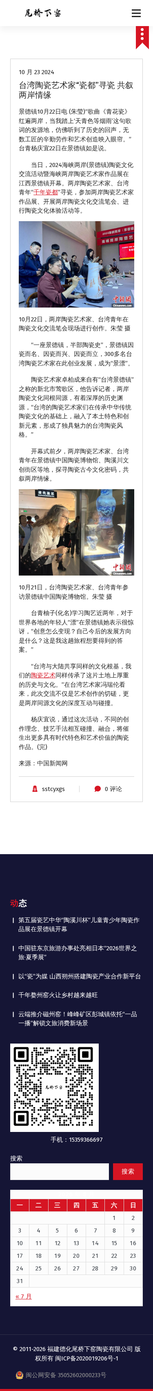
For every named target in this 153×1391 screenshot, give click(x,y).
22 (114, 1255)
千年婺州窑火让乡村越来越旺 (58, 995)
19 (57, 1255)
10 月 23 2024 (36, 72)
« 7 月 (24, 1296)
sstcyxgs (53, 789)
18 (38, 1255)
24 (19, 1268)
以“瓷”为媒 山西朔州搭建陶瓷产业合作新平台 (79, 976)
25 (38, 1268)
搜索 (16, 1158)
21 (95, 1255)
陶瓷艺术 (43, 675)
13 (76, 1243)
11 (38, 1243)
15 (114, 1243)
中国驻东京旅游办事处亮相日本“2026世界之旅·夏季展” (77, 953)
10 (20, 1243)
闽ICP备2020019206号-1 (86, 1358)
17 (20, 1255)
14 (95, 1243)
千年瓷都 (45, 192)
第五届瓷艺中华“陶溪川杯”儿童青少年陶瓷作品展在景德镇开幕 (79, 924)
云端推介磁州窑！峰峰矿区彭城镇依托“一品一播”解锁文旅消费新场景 (77, 1019)
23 (133, 1255)
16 (133, 1243)
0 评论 (113, 789)
